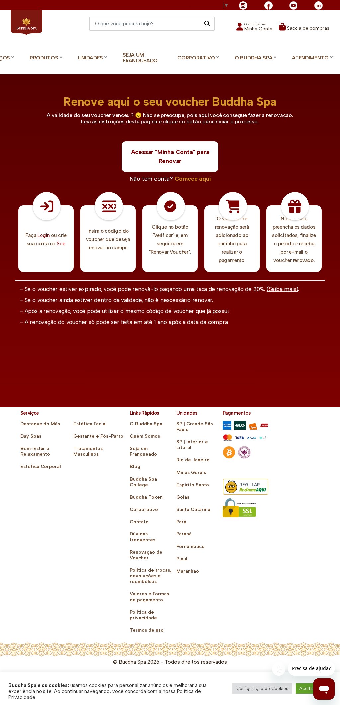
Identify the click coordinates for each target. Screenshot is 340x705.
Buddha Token (146, 497)
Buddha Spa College (143, 482)
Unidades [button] (90, 58)
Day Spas (30, 436)
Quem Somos (145, 436)
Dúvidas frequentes (142, 536)
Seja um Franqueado (140, 58)
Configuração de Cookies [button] (262, 688)
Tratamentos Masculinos (88, 451)
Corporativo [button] (196, 58)
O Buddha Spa (146, 424)
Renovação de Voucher (146, 555)
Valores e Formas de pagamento (149, 596)
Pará (181, 522)
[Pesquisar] (207, 23)
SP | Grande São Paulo (194, 426)
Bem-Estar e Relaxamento (35, 451)
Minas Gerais (191, 472)
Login (43, 235)
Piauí (181, 559)
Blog (135, 466)
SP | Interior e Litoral (192, 444)
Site (61, 244)
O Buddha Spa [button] (253, 58)
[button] (254, 29)
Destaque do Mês (40, 424)
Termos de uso (147, 630)
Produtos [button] (44, 58)
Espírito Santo (192, 485)
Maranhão (187, 571)
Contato (139, 522)
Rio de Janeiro (193, 460)
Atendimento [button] (310, 58)
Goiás (182, 497)
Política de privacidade (143, 615)
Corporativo (144, 509)
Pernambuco (190, 546)
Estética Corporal (40, 466)
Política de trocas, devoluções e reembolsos (150, 575)
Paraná (184, 534)
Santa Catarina (193, 509)
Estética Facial (90, 424)
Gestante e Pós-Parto (98, 436)
